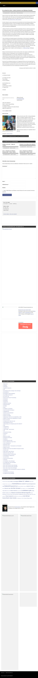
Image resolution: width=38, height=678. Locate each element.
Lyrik (4, 430)
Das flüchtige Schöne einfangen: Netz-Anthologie (12, 390)
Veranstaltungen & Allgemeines (8, 455)
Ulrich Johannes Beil (20, 496)
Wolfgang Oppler (29, 498)
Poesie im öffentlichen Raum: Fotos (9, 441)
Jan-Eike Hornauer (16, 488)
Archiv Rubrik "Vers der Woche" (10, 214)
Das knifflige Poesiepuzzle (8, 394)
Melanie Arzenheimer (16, 492)
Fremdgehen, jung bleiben (7, 408)
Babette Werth (31, 481)
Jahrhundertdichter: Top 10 (8, 422)
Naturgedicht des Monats (7, 437)
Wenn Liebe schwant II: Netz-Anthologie (10, 465)
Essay (4, 407)
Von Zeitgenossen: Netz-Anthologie (9, 462)
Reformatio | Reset (6, 444)
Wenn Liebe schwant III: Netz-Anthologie (10, 466)
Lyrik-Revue (5, 433)
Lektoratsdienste (28, 312)
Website (3, 187)
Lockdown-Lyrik (26, 490)
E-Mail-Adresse (5, 184)
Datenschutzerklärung (9, 672)
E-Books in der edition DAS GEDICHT (27, 144)
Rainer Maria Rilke (24, 494)
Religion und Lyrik (6, 447)
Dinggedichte (5, 401)
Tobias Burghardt (9, 496)
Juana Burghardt (31, 488)
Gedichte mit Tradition (7, 415)
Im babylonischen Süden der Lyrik (9, 421)
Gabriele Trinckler (29, 486)
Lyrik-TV (4, 434)
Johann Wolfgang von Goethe (24, 488)
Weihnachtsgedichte (6, 463)
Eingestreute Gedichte (7, 403)
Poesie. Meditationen (7, 443)
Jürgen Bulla (4, 490)
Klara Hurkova (14, 490)
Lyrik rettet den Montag (7, 432)
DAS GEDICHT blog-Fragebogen (9, 393)
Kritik (4, 425)
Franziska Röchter (20, 486)
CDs (4, 389)
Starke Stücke (33, 494)
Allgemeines (5, 383)
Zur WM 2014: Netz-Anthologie (8, 473)
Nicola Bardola (8, 494)
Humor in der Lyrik (6, 419)
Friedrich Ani (24, 486)
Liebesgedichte (6, 426)
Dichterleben (5, 400)
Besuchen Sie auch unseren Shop (24, 309)
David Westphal (30, 483)
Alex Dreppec (8, 481)
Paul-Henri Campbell (18, 494)
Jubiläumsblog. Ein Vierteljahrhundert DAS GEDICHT (12, 423)
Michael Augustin (26, 492)
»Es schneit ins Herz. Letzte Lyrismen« (14, 19)
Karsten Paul (8, 490)
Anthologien (5, 386)
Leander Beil (19, 490)
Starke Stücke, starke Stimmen (8, 451)
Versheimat (5, 459)
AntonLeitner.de (17, 506)
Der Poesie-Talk (6, 396)
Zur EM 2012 (5, 470)
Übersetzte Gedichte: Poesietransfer (9, 454)
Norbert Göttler (12, 494)
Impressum (3, 672)
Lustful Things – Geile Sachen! (8, 429)
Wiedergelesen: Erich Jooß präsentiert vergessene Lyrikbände (14, 469)
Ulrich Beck (15, 496)
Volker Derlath (12, 498)
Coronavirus (15, 483)
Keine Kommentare (20, 12)
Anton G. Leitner (13, 12)
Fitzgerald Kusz (14, 486)
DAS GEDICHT (6, 392)
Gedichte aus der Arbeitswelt (8, 412)
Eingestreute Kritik (6, 404)
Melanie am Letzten (6, 436)
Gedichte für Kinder (6, 414)
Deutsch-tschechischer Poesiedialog (9, 397)
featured (7, 486)
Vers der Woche (6, 456)
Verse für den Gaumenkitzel (8, 458)
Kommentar (4, 166)
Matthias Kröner (8, 492)
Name (3, 181)
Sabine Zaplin (29, 494)
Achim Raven (4, 481)
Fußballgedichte (6, 411)
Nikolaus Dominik (9, 133)
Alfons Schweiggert (14, 481)
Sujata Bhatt (3, 496)
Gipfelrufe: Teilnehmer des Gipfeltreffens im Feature (12, 418)
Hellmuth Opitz (7, 488)
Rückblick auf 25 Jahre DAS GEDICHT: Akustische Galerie (13, 448)
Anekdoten (5, 385)
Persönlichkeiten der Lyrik (7, 440)
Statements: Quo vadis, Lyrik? (8, 452)
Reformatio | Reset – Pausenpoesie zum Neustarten (12, 445)
